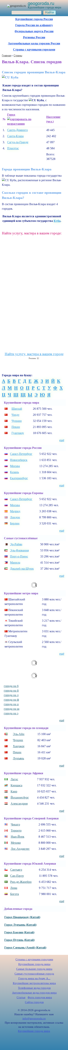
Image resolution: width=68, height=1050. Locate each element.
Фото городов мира (40, 997)
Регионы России (34, 37)
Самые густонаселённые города (34, 973)
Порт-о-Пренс (19, 556)
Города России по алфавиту (34, 25)
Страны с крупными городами (34, 49)
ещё (61, 440)
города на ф (11, 699)
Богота (14, 894)
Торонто (16, 830)
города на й (11, 690)
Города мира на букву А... (34, 978)
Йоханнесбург (20, 797)
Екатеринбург (19, 478)
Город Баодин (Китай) (19, 932)
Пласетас (13, 148)
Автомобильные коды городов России (34, 43)
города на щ (11, 708)
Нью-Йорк (17, 836)
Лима (13, 887)
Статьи (21, 997)
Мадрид (15, 511)
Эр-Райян (16, 544)
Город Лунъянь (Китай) (20, 924)
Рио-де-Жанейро (21, 881)
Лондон (15, 517)
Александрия (19, 803)
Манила (15, 562)
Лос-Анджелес (20, 848)
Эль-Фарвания (19, 550)
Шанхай (17, 408)
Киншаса (16, 785)
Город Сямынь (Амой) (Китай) (25, 947)
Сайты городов (34, 1002)
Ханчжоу (19, 746)
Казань (14, 472)
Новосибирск (18, 460)
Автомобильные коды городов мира (34, 992)
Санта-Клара (15, 136)
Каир (14, 791)
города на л (11, 695)
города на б (11, 686)
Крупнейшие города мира (34, 964)
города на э (11, 713)
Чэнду (15, 414)
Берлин (14, 523)
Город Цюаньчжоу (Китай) (22, 917)
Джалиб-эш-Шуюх (22, 568)
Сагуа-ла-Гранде (17, 142)
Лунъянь (18, 758)
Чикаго (15, 824)
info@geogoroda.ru (34, 1018)
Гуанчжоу (18, 433)
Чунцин (17, 420)
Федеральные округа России (34, 31)
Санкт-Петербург (21, 453)
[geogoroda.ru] (16, 5)
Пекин (16, 427)
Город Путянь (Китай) (19, 940)
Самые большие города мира (34, 968)
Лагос (14, 779)
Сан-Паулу (17, 875)
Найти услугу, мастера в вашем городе (34, 354)
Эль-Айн (18, 734)
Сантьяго (16, 869)
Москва (15, 466)
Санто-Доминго (17, 130)
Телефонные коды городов (34, 987)
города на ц (11, 704)
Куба (57, 220)
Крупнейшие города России (34, 19)
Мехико (16, 842)
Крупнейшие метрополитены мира (34, 983)
